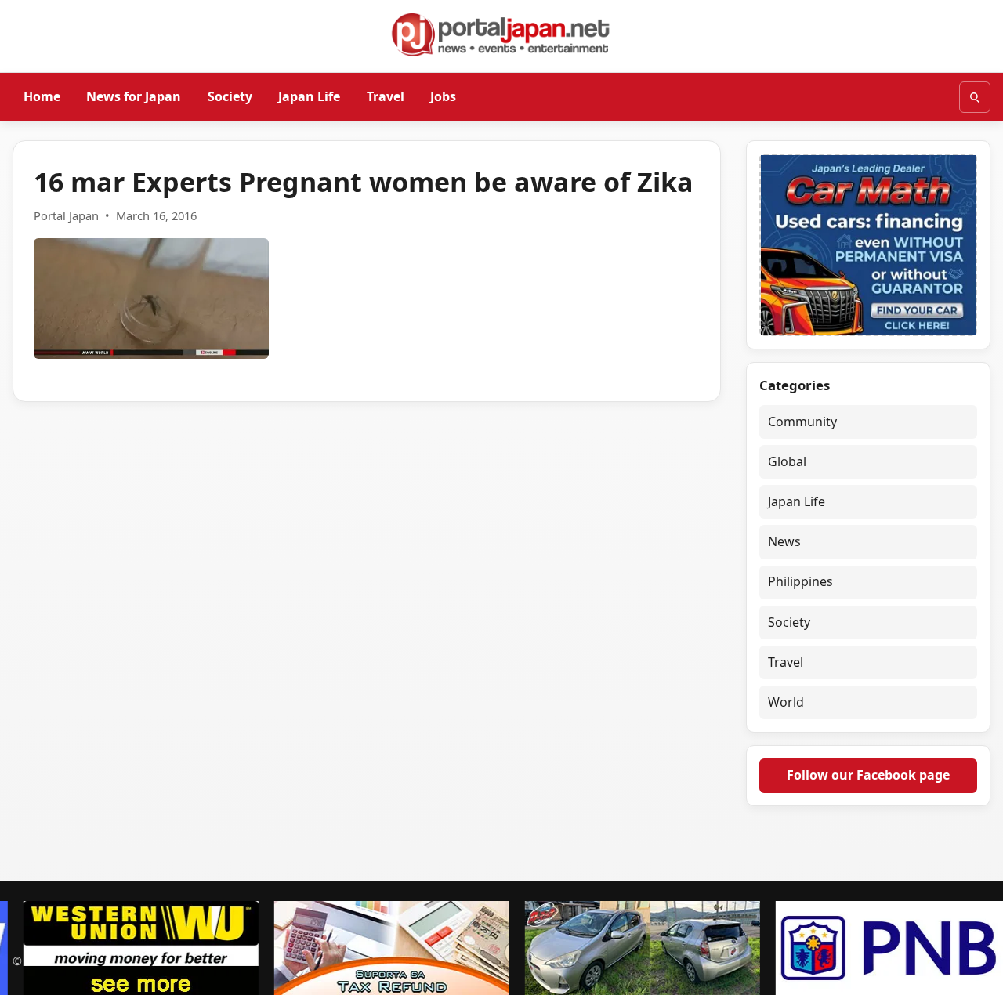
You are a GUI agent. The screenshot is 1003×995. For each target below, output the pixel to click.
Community (802, 421)
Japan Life (309, 96)
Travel (385, 96)
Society (230, 96)
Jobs (443, 96)
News (784, 541)
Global (787, 461)
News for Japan (133, 96)
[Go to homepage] (501, 34)
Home (42, 96)
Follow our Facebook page (868, 774)
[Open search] (974, 97)
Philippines (800, 581)
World (786, 702)
